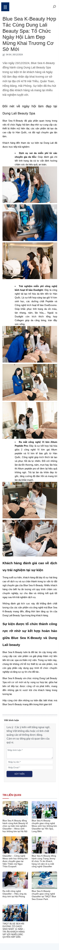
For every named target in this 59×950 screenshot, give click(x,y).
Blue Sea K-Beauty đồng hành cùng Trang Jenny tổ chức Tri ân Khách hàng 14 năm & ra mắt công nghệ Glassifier (44, 861)
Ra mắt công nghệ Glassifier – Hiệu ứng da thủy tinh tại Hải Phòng (15, 894)
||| (5, 6)
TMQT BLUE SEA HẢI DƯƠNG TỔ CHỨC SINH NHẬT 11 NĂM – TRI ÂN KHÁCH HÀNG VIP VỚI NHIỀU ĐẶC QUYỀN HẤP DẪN (14, 930)
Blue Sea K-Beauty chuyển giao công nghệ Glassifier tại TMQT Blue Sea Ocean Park (44, 895)
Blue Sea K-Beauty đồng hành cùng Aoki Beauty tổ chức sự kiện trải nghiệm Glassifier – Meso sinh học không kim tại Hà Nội (15, 825)
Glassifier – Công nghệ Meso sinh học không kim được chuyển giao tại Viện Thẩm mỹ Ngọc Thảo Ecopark (15, 861)
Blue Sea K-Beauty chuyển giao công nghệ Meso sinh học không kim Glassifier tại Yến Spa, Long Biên (44, 825)
